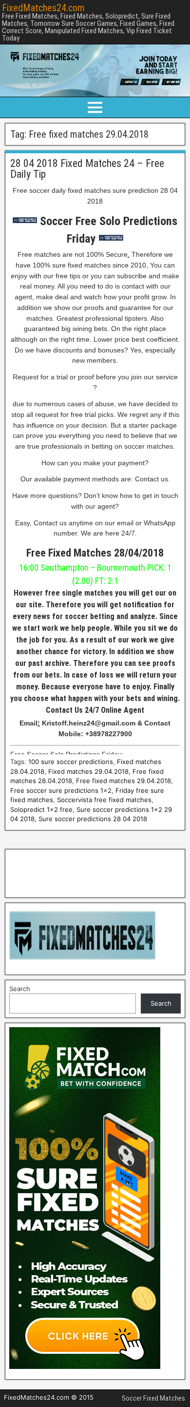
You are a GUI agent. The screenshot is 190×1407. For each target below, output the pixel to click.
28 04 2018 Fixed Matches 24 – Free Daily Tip (87, 168)
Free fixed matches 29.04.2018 (123, 781)
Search (19, 989)
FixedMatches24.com (43, 8)
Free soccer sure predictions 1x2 (61, 790)
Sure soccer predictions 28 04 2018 (92, 819)
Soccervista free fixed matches (104, 800)
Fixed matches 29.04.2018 (88, 771)
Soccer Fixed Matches (153, 1398)
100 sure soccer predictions (70, 762)
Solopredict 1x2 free (41, 809)
